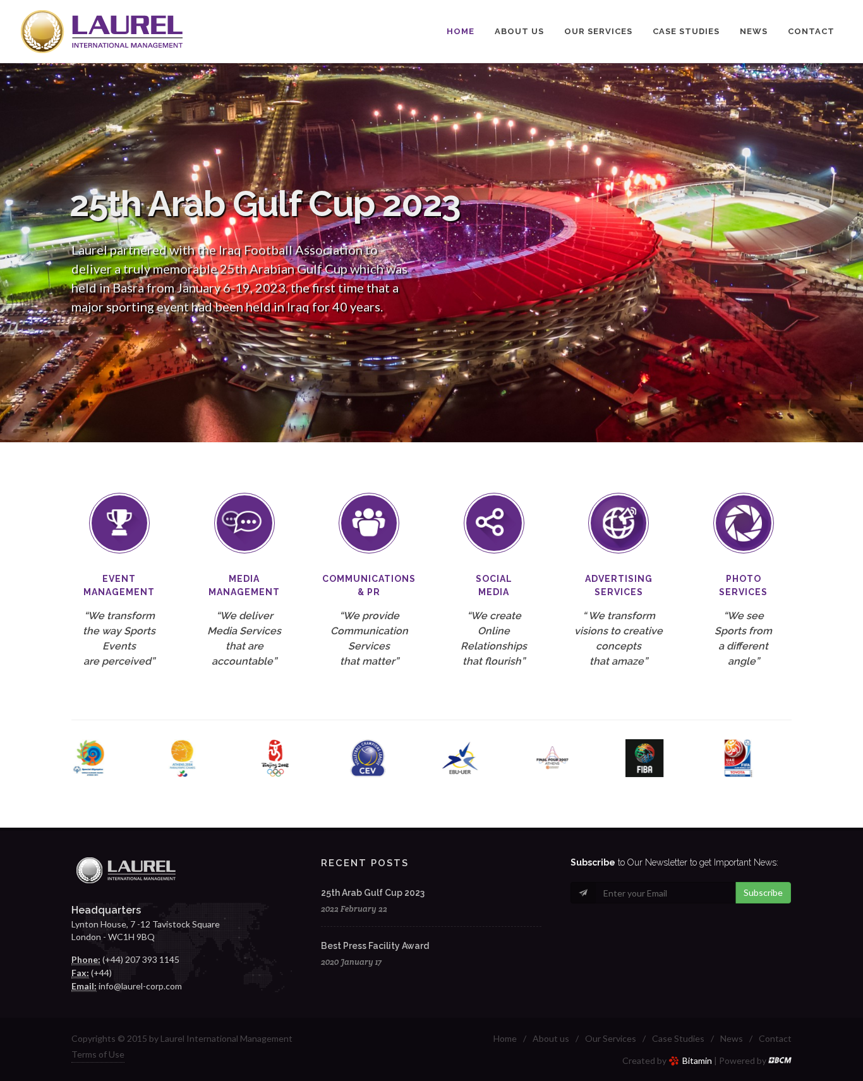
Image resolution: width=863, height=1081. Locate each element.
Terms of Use (97, 1054)
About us (551, 1038)
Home (505, 1038)
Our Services (610, 1038)
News (731, 1038)
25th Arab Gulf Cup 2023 (373, 893)
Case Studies (678, 1038)
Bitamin (697, 1060)
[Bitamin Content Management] (780, 1060)
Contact (775, 1038)
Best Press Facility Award (375, 946)
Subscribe (763, 892)
